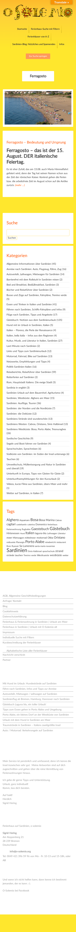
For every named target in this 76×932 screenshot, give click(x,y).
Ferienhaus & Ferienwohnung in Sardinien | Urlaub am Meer (35, 622)
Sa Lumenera (26, 546)
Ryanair (15, 546)
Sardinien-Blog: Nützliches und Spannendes (33, 44)
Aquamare (24, 520)
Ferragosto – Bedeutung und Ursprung (36, 142)
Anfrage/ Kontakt (12, 601)
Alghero (13, 520)
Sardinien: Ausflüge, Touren (21, 403)
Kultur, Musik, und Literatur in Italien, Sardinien (32, 341)
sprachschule (48, 551)
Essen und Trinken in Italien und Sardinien (29, 304)
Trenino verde (30, 555)
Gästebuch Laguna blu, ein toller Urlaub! (24, 704)
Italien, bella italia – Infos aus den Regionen (30, 335)
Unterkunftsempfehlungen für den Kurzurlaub (31, 479)
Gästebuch (59, 529)
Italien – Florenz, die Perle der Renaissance (29, 330)
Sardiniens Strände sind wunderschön (27, 419)
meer (9, 537)
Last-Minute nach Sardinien (21, 346)
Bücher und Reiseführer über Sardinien (28, 290)
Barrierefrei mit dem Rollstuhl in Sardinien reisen (33, 279)
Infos (61, 44)
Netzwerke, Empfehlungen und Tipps (27, 362)
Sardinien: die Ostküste (19, 414)
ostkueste (11, 542)
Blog (5, 606)
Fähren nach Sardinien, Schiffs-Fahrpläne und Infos (34, 309)
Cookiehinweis (10, 611)
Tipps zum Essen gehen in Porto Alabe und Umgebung (32, 709)
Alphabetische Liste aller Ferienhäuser (27, 651)
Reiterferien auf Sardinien (20, 377)
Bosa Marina (47, 520)
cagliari (11, 524)
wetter (65, 555)
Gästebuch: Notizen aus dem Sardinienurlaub (31, 320)
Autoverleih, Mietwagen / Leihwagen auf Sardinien (30, 694)
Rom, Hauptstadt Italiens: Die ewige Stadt (29, 382)
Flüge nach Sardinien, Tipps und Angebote (29, 315)
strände (10, 555)
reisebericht (50, 542)
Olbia (50, 538)
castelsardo (21, 525)
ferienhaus (52, 524)
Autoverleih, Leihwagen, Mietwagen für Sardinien (33, 274)
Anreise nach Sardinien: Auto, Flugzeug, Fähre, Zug (34, 269)
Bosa (34, 520)
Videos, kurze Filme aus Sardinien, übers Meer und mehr (37, 484)
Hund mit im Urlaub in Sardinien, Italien (28, 325)
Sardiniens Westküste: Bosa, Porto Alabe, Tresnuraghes (36, 429)
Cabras (58, 520)
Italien (29, 533)
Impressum (9, 632)
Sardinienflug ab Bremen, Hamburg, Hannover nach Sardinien (36, 699)
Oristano (59, 537)
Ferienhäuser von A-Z (38, 37)
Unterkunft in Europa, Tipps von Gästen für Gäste (34, 473)
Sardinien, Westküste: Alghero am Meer (28, 398)
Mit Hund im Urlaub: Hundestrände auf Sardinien (30, 683)
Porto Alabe (34, 542)
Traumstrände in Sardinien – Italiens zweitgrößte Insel (31, 725)
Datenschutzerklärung (15, 616)
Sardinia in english (16, 388)
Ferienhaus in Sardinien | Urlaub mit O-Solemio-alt (30, 627)
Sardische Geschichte (18, 438)
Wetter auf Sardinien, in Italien (23, 493)
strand (59, 551)
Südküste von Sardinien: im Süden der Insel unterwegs (36, 454)
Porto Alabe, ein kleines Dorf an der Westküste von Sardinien (36, 715)
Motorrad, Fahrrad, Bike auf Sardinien (27, 356)
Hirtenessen (13, 533)
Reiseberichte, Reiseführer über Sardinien (29, 372)
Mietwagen (18, 538)
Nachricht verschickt (14, 655)
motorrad (42, 538)
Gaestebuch (40, 529)
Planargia (20, 542)
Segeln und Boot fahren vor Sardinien (27, 444)
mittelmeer (30, 538)
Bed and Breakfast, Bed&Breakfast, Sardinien (31, 285)
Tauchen (11, 459)
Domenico (41, 524)
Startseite (22, 29)
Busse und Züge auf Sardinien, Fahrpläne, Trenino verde (37, 295)
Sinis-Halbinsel (35, 551)
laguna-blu (40, 533)
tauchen (19, 555)
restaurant (61, 542)
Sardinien (17, 550)
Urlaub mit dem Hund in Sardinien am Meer (26, 720)
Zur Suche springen (38, 56)
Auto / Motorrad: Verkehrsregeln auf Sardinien (28, 730)
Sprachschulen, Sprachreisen (22, 449)
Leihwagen (52, 533)
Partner (7, 660)
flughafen (26, 529)
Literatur (62, 533)
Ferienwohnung (14, 529)
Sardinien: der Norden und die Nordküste (29, 408)
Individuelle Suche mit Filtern (18, 637)
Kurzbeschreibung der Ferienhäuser (22, 642)
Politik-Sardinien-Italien (19, 367)
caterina (31, 525)
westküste (56, 555)
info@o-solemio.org (20, 851)
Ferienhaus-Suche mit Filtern (45, 29)
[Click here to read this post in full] (38, 108)
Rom (9, 546)
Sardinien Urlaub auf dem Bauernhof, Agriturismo (33, 393)
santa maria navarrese (45, 546)
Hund (22, 533)
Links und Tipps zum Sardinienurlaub (26, 351)
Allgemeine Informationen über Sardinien (29, 264)
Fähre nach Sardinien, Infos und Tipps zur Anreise (29, 689)
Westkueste (43, 555)
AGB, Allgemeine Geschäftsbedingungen (24, 596)
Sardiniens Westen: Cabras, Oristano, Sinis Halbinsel (35, 424)
